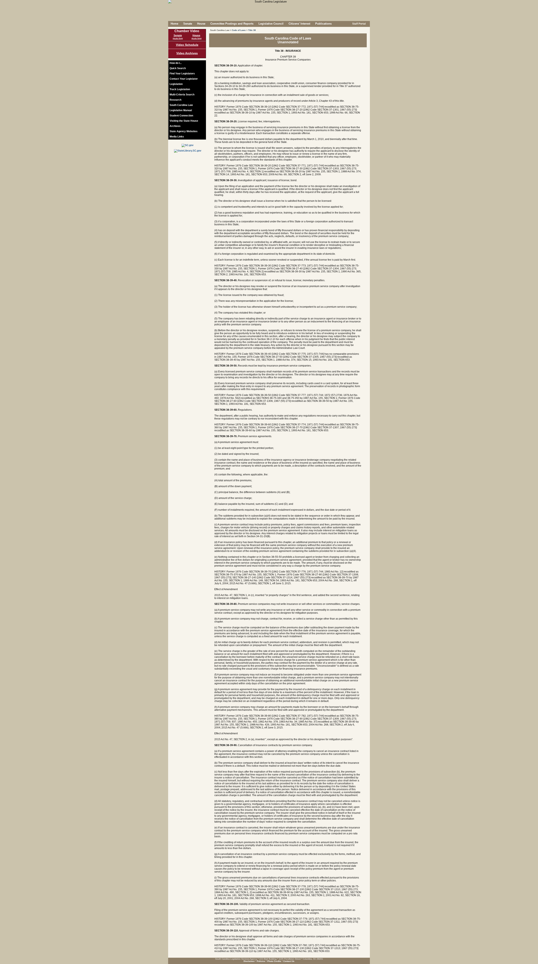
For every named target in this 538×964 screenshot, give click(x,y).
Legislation (176, 84)
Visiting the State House (184, 120)
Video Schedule (187, 44)
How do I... (176, 63)
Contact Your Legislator (184, 78)
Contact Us (288, 961)
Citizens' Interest (299, 23)
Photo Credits (274, 961)
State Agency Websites (184, 131)
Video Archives (187, 53)
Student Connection (181, 115)
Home (174, 23)
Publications (323, 23)
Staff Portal (359, 23)
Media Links (177, 136)
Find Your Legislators (182, 73)
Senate (187, 23)
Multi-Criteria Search (182, 94)
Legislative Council (271, 23)
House (201, 23)
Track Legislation (180, 89)
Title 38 (252, 30)
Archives (175, 126)
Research (175, 99)
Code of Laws (239, 30)
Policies (261, 961)
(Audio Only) (178, 39)
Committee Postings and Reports (231, 23)
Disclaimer (249, 961)
